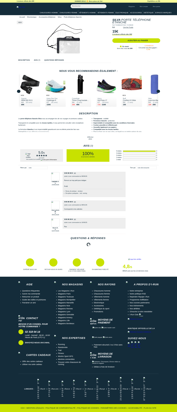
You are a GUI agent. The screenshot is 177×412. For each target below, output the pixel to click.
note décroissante (143, 168)
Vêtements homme (101, 297)
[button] (30, 265)
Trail (59, 350)
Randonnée (63, 347)
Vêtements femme (101, 300)
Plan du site (150, 408)
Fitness (61, 353)
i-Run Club (134, 315)
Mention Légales (35, 408)
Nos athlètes (135, 309)
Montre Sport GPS (65, 356)
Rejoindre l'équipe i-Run (139, 297)
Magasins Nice (64, 306)
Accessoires (99, 306)
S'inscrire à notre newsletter (141, 312)
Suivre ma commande (31, 294)
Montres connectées (66, 359)
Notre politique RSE (138, 294)
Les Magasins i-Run (66, 291)
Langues (29, 389)
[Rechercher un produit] (103, 6)
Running (61, 344)
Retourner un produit (30, 297)
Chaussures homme (102, 291)
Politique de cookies (88, 408)
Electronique (99, 303)
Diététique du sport (101, 309)
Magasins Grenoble (66, 315)
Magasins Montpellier (66, 300)
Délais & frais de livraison (104, 367)
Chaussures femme (102, 294)
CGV (23, 408)
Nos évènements (137, 306)
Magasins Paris (64, 294)
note (30, 168)
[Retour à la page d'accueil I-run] (26, 9)
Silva (59, 17)
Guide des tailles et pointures (34, 300)
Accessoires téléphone (47, 17)
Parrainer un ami (29, 303)
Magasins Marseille (66, 303)
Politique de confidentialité (60, 408)
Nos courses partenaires (140, 303)
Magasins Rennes (65, 309)
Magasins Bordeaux (66, 323)
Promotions (98, 312)
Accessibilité (135, 408)
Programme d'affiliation (139, 300)
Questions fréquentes (31, 291)
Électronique (31, 17)
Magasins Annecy (65, 318)
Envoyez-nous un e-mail (37, 343)
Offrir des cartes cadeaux (32, 361)
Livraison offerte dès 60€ (122, 34)
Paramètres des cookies (114, 408)
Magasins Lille (64, 320)
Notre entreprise (136, 291)
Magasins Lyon (64, 312)
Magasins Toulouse (66, 297)
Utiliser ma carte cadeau (32, 364)
